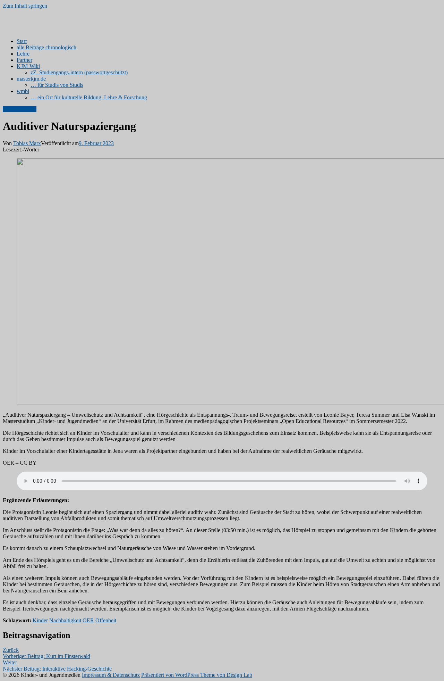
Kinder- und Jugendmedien (32, 17)
